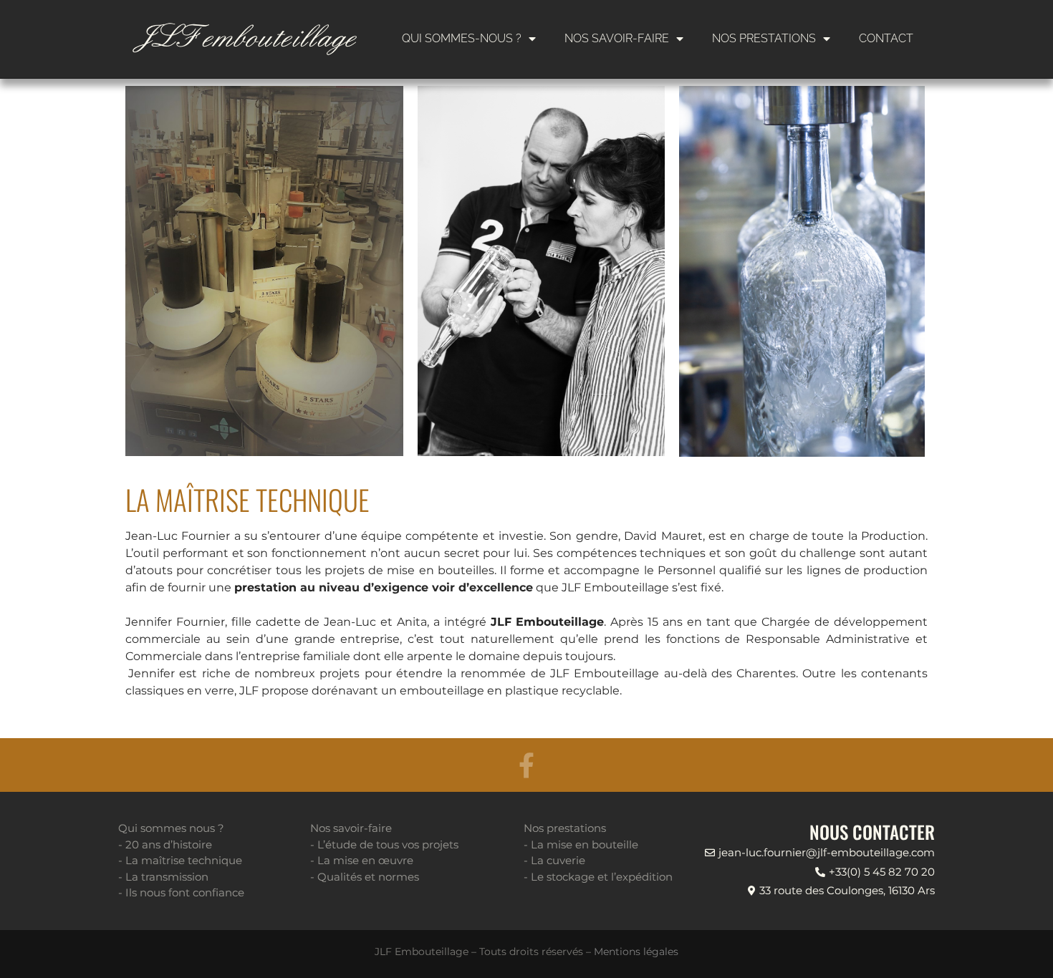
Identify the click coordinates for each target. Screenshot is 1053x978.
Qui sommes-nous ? (461, 38)
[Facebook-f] (526, 765)
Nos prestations (764, 38)
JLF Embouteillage (548, 622)
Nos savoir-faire (616, 38)
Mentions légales (636, 951)
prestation (265, 587)
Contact (886, 38)
